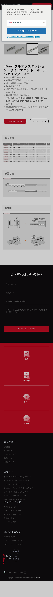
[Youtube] (16, 551)
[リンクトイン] (16, 559)
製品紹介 (26, 380)
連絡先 (26, 423)
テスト (26, 402)
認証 (26, 359)
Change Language (27, 30)
